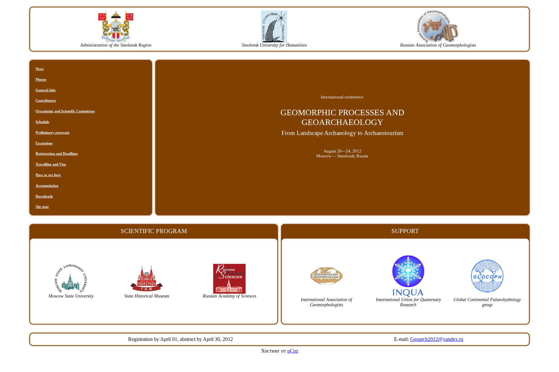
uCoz (292, 351)
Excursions (44, 143)
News (40, 69)
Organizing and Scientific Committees (65, 111)
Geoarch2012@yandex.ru (436, 339)
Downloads (44, 196)
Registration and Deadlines (57, 153)
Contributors (46, 100)
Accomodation (47, 185)
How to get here (48, 175)
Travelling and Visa (51, 164)
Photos (41, 79)
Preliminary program (52, 132)
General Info (46, 90)
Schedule (42, 122)
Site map (42, 207)
